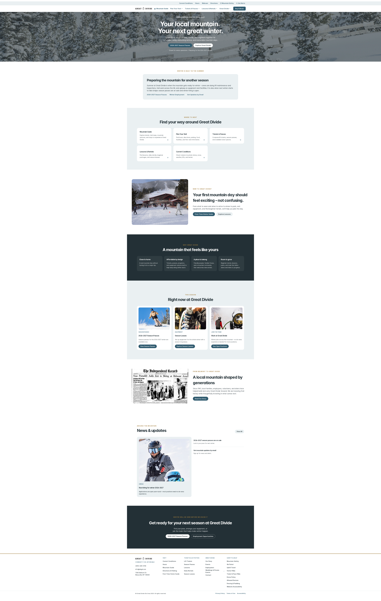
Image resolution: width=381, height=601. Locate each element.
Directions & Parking (170, 571)
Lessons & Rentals (209, 9)
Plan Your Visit (176, 9)
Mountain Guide (162, 9)
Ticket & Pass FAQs (233, 574)
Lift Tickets (188, 561)
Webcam (205, 3)
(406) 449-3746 (140, 566)
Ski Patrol (230, 564)
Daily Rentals (188, 571)
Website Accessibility (234, 586)
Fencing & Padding (233, 583)
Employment (209, 567)
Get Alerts (241, 3)
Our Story (208, 561)
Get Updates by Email (195, 95)
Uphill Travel (231, 567)
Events (207, 564)
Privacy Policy (220, 593)
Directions (214, 3)
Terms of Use (231, 593)
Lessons (187, 567)
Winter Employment (177, 95)
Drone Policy (231, 577)
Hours (197, 3)
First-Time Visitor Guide (171, 574)
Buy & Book (239, 9)
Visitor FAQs (231, 571)
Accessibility (241, 593)
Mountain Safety (228, 3)
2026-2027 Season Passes (157, 95)
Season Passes (189, 564)
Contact (208, 575)
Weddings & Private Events (214, 571)
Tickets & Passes (192, 9)
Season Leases (189, 574)
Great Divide (224, 9)
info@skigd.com (140, 569)
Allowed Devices (232, 580)
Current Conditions (186, 3)
